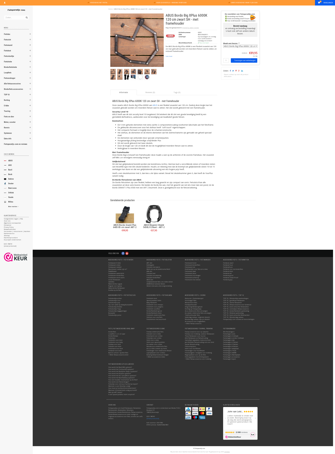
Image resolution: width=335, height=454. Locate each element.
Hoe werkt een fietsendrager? (118, 382)
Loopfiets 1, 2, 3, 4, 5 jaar (116, 334)
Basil (10, 170)
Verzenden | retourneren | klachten (17, 231)
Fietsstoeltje (9, 56)
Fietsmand (8, 45)
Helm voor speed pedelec (156, 342)
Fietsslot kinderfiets (153, 277)
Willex (10, 202)
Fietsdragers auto (229, 334)
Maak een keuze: (231, 43)
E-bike (6, 106)
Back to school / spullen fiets (118, 353)
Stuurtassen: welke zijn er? (117, 269)
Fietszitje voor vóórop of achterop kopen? (123, 384)
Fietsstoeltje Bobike (115, 307)
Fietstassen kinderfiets (116, 275)
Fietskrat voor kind (114, 351)
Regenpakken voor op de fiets (195, 355)
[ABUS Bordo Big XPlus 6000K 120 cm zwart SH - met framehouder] (137, 41)
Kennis (7, 128)
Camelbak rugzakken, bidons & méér (198, 340)
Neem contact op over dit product (236, 74)
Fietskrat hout (228, 265)
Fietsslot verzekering (154, 275)
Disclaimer (7, 225)
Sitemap (7, 235)
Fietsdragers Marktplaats (231, 355)
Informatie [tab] (123, 92)
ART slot (149, 263)
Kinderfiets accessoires (13, 89)
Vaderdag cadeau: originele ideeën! (197, 317)
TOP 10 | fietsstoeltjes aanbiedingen (236, 298)
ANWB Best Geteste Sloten (156, 284)
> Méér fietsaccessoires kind (118, 355)
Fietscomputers (190, 346)
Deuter (11, 183)
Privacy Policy (9, 227)
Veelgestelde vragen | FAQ (13, 219)
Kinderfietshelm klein (154, 313)
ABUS (10, 161)
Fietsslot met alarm (153, 267)
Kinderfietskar (113, 336)
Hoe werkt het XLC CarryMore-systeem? (122, 376)
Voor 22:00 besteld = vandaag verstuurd (171, 3)
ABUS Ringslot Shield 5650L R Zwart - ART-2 (154, 226)
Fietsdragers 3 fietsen (230, 344)
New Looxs (12, 188)
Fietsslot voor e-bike (154, 334)
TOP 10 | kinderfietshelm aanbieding (236, 311)
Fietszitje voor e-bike (154, 338)
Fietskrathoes (228, 267)
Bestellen (124, 236)
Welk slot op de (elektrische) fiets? (158, 269)
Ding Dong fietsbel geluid (193, 307)
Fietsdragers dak (229, 340)
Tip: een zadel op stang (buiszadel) (120, 305)
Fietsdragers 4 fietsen (230, 346)
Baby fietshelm (152, 302)
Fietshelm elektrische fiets (156, 315)
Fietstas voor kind (114, 344)
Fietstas (7, 34)
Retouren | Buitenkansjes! (194, 298)
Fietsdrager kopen (229, 359)
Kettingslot (150, 265)
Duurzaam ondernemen (12, 240)
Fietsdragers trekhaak (230, 336)
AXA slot (149, 271)
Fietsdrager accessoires (231, 357)
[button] (30, 34)
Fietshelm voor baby (115, 342)
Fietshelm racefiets (153, 309)
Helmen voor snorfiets (154, 317)
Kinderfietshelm (10, 67)
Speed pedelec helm (154, 300)
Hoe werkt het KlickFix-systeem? (119, 373)
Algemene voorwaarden (12, 223)
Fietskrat (7, 51)
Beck (10, 174)
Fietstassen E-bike (114, 263)
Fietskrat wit (227, 273)
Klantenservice (9, 233)
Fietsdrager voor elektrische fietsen (159, 351)
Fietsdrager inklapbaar (231, 348)
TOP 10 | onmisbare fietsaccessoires (236, 309)
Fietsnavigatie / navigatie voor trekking (198, 353)
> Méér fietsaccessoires (193, 323)
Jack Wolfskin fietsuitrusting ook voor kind (199, 342)
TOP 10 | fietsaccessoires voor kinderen (237, 305)
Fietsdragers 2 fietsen (230, 342)
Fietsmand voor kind (115, 348)
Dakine (11, 179)
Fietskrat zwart (228, 263)
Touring (7, 111)
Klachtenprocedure (11, 238)
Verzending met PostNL (99, 3)
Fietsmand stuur (190, 273)
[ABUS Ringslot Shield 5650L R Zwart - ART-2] (153, 214)
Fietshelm (8, 62)
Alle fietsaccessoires (12, 84)
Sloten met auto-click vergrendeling (159, 286)
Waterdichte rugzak (115, 284)
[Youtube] (127, 253)
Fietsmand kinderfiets (192, 265)
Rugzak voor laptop (115, 286)
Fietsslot (7, 40)
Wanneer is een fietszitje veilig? (119, 386)
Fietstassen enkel (114, 265)
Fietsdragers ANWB (229, 353)
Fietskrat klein (228, 271)
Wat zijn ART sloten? (115, 392)
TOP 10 (6, 95)
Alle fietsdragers (228, 332)
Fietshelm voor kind (115, 340)
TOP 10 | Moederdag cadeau (233, 317)
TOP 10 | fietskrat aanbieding (233, 313)
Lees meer (169, 56)
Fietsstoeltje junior (114, 315)
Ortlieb (11, 193)
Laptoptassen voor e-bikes (156, 353)
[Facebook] (123, 253)
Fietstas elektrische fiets (155, 332)
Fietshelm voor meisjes (155, 305)
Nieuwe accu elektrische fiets (157, 346)
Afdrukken (227, 76)
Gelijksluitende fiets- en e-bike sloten (160, 282)
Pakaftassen (112, 271)
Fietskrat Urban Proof (230, 277)
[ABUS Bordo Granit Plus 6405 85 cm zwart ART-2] (124, 214)
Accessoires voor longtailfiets (195, 321)
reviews (227, 452)
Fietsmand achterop (192, 277)
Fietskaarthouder (191, 305)
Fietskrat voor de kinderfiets (233, 269)
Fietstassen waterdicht (116, 273)
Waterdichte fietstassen (116, 288)
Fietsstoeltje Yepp (114, 309)
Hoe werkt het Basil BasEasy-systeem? (121, 378)
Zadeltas (111, 282)
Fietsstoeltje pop (114, 302)
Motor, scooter (10, 122)
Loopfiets (7, 73)
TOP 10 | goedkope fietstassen (234, 300)
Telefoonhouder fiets (192, 315)
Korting (7, 100)
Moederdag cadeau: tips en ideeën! (197, 319)
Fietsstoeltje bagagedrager (117, 311)
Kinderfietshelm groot (154, 311)
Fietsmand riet (190, 267)
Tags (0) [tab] (177, 92)
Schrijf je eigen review (191, 28)
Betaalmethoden (10, 229)
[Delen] (230, 70)
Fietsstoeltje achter (115, 298)
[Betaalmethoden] (188, 409)
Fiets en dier (9, 117)
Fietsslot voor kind (114, 346)
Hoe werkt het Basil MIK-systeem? (120, 367)
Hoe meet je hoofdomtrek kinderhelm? (122, 388)
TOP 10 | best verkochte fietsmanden (236, 315)
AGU (10, 165)
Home (110, 9)
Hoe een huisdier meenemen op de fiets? (123, 380)
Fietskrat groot (228, 275)
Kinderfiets (112, 332)
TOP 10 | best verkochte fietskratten (236, 307)
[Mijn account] (4, 2)
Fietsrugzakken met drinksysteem (197, 357)
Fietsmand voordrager (193, 275)
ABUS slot (150, 280)
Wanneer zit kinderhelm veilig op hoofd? (122, 390)
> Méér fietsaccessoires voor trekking (198, 359)
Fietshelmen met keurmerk (156, 319)
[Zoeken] (26, 16)
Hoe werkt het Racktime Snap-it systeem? (122, 371)
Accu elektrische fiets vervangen (196, 311)
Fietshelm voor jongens (155, 307)
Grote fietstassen (114, 280)
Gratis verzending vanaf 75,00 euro (244, 3)
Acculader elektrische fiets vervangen (198, 313)
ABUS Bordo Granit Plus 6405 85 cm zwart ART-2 (124, 226)
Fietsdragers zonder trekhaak (233, 338)
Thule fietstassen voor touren (195, 336)
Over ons (7, 221)
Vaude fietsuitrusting (192, 344)
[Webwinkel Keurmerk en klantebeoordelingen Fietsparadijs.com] (20, 257)
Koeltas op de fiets (114, 290)
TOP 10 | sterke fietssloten (232, 302)
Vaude (10, 197)
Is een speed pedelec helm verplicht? (121, 394)
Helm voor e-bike (153, 340)
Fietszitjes (111, 338)
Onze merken (9, 154)
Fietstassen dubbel (114, 267)
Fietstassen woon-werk (116, 277)
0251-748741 (8, 244)
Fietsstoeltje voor (114, 300)
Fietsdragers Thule (229, 351)
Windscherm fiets (191, 302)
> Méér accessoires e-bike (156, 357)
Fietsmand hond (190, 263)
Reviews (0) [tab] (150, 92)
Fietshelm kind (152, 298)
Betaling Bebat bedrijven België (158, 355)
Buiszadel (111, 313)
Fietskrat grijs (227, 280)
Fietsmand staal (190, 271)
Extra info (7, 139)
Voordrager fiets (190, 300)
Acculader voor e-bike (154, 344)
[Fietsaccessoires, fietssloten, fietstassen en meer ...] (16, 10)
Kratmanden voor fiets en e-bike (196, 269)
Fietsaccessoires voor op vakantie (196, 332)
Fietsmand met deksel (192, 280)
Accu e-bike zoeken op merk (157, 348)
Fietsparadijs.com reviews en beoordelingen (238, 319)
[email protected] (153, 418)
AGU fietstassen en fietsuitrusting (196, 338)
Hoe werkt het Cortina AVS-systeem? (121, 369)
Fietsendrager (9, 78)
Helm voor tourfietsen (192, 348)
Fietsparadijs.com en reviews (15, 144)
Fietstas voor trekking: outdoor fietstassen (199, 334)
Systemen (8, 133)
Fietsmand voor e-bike (154, 336)
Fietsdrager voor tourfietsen (195, 351)
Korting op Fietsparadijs (193, 309)
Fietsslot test (151, 273)
